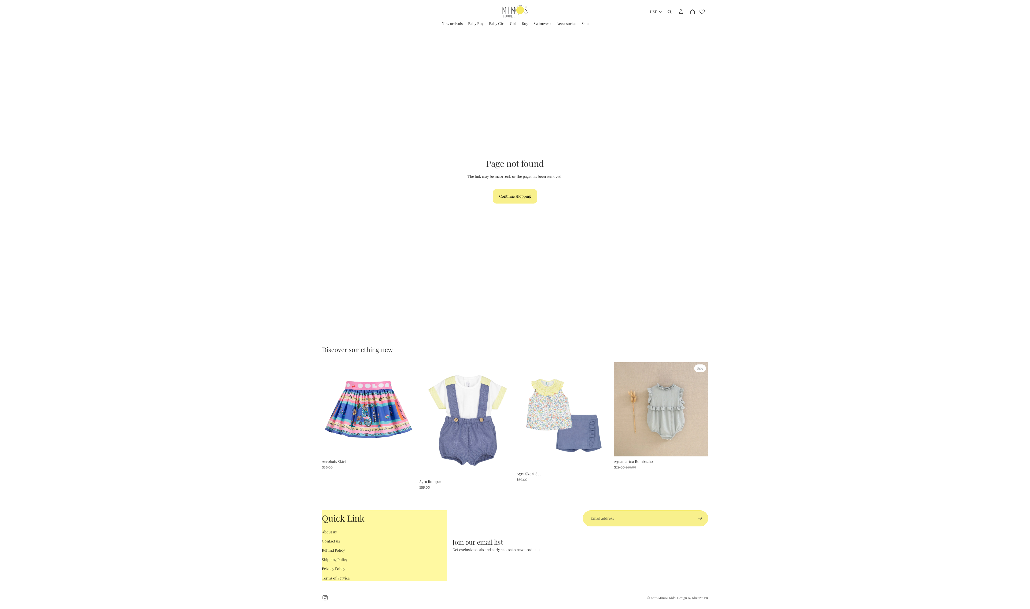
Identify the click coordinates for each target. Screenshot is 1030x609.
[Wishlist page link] (702, 11)
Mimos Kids (666, 598)
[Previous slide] (330, 409)
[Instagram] (325, 598)
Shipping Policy (335, 559)
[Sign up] (700, 518)
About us (329, 531)
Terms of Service (336, 578)
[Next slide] (408, 409)
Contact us (331, 541)
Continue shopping (515, 196)
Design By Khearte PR (692, 598)
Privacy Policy (333, 568)
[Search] (669, 12)
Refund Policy (333, 550)
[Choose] (408, 448)
